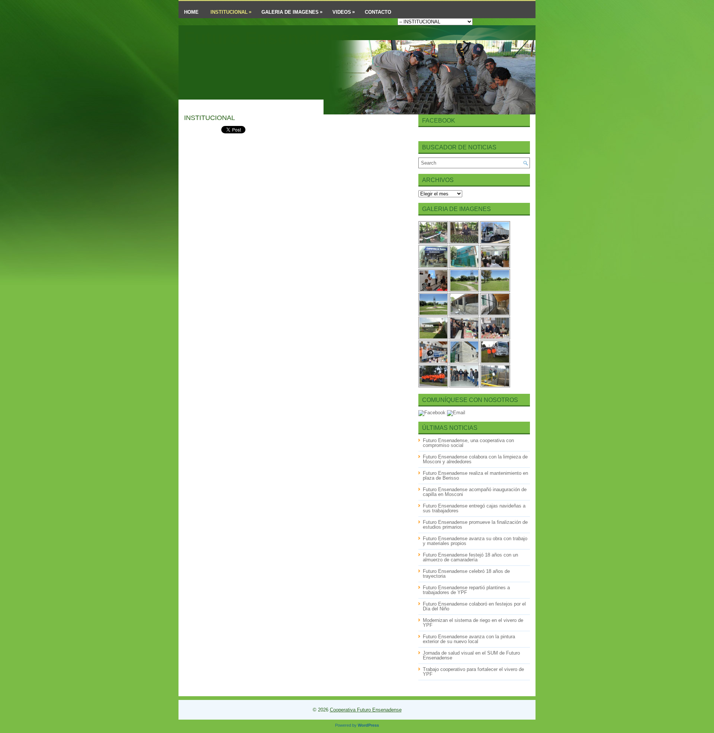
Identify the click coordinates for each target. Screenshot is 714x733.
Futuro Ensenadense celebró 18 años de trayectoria (466, 573)
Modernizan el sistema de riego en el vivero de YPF (473, 622)
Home (191, 12)
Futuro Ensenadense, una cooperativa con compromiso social (468, 443)
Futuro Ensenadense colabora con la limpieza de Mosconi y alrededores (475, 459)
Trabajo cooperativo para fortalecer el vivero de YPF (473, 671)
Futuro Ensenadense (272, 38)
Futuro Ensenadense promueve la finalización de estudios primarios (475, 524)
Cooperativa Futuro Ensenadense (366, 710)
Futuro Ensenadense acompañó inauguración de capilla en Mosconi (475, 492)
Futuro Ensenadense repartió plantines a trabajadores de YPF (466, 590)
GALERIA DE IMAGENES (291, 12)
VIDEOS (343, 12)
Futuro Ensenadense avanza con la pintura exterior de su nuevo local (469, 639)
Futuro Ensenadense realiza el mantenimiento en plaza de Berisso (475, 475)
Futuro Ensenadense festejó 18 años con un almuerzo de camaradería (470, 557)
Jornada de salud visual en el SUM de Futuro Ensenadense (471, 655)
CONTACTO (378, 12)
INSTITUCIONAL (230, 12)
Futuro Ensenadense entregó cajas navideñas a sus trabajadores (474, 508)
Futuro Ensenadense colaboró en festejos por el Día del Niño (474, 606)
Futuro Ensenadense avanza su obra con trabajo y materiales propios (475, 541)
